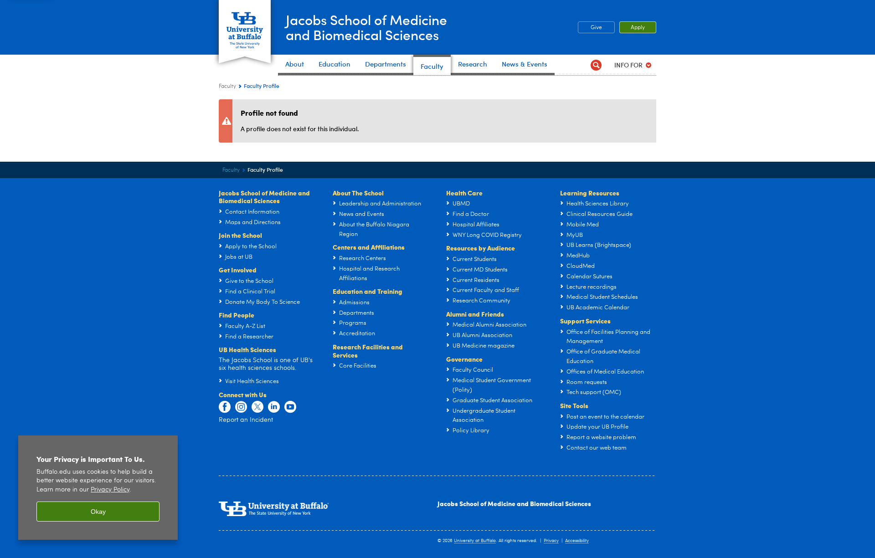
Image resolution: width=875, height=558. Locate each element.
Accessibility (577, 540)
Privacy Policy (110, 489)
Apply (638, 28)
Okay (98, 511)
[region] (98, 487)
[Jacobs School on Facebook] (225, 407)
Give (596, 28)
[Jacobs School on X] (257, 407)
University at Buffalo (475, 540)
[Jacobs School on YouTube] (290, 407)
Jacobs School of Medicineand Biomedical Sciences (366, 27)
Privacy (551, 540)
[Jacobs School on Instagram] (241, 407)
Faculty (227, 86)
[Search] (596, 65)
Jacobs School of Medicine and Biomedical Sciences (514, 503)
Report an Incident (246, 420)
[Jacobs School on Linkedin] (274, 407)
